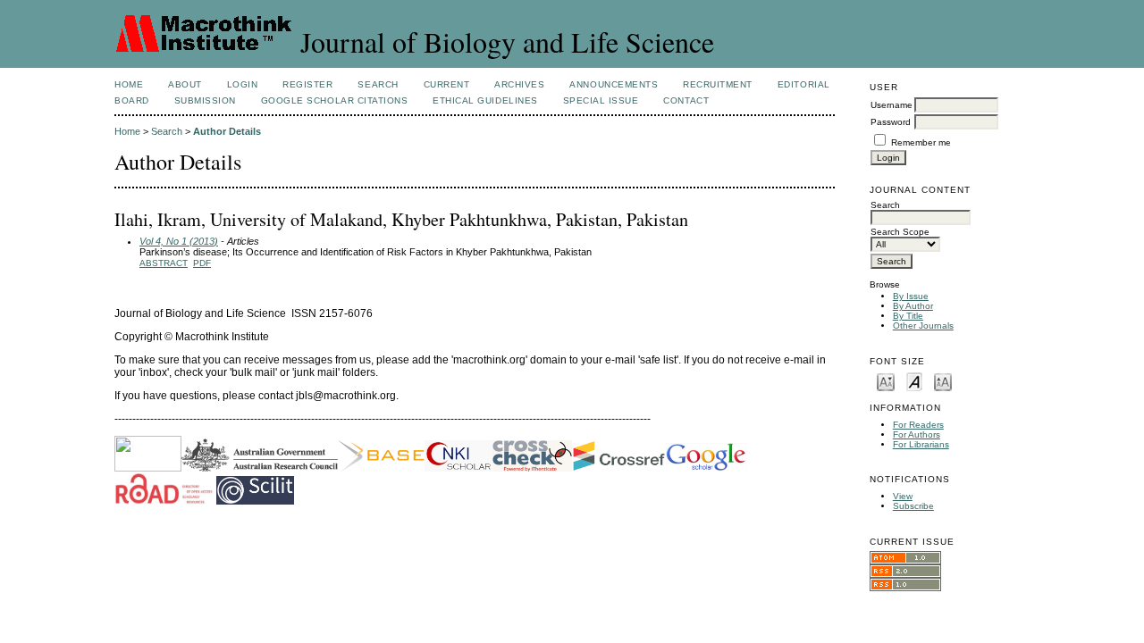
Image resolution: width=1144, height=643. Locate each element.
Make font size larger (943, 381)
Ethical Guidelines (485, 100)
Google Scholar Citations (334, 100)
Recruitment (718, 84)
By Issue (911, 296)
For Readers (918, 425)
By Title (908, 316)
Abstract (163, 263)
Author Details (227, 131)
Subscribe (913, 506)
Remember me (921, 142)
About (185, 84)
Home (128, 84)
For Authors (916, 434)
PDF (202, 263)
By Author (913, 306)
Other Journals (923, 325)
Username (892, 105)
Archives (519, 84)
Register (307, 84)
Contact (686, 100)
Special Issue (601, 100)
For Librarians (921, 444)
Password (891, 122)
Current (447, 84)
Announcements (613, 84)
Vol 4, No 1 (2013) (178, 241)
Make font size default (914, 381)
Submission (205, 100)
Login (242, 84)
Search (378, 84)
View (903, 496)
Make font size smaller (886, 381)
